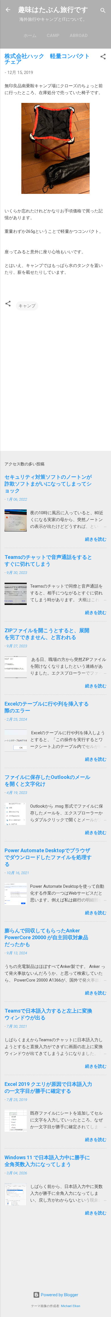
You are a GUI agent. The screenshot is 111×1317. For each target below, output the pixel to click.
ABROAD (79, 35)
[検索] (103, 11)
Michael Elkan (70, 1306)
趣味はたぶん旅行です (53, 10)
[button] (103, 57)
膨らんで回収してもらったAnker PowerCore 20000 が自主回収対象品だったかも (46, 937)
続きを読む (95, 539)
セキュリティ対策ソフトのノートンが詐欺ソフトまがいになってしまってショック (48, 483)
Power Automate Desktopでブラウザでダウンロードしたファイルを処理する (48, 857)
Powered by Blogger (59, 1294)
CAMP (53, 35)
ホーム (30, 35)
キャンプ (27, 305)
